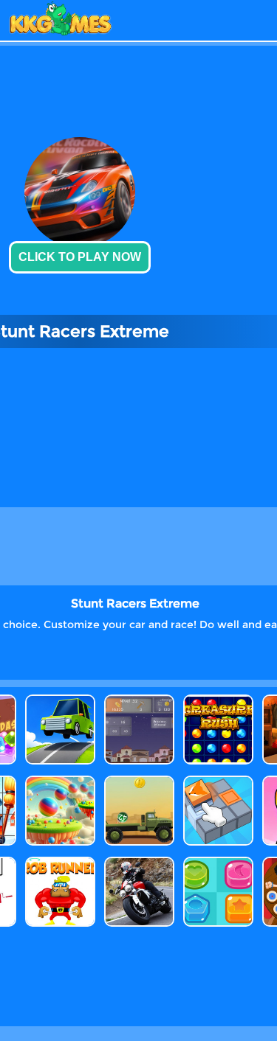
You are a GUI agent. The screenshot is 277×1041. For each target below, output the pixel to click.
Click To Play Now (79, 257)
